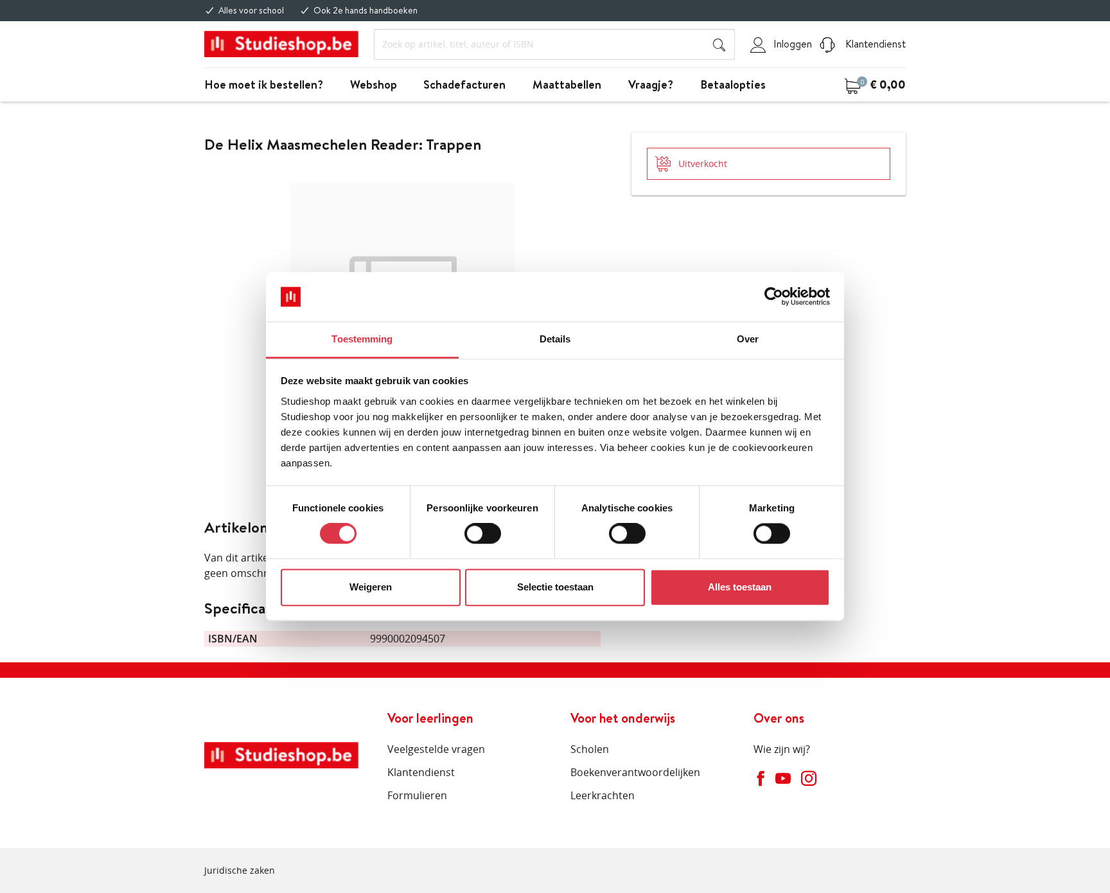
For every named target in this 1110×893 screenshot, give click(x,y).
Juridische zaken (239, 870)
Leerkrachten (602, 795)
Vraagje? (650, 84)
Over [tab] (748, 338)
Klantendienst (874, 44)
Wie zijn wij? (781, 749)
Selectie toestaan (555, 586)
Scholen (589, 749)
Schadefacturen (464, 84)
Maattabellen (567, 84)
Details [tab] (555, 338)
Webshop (373, 84)
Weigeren (370, 586)
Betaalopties (733, 84)
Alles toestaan (739, 586)
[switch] (482, 534)
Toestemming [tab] (361, 338)
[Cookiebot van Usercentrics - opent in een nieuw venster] (774, 296)
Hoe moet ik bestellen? (263, 84)
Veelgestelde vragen (436, 749)
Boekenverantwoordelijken (635, 772)
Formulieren (417, 795)
